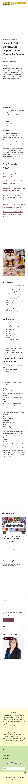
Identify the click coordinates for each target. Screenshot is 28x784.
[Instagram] (16, 763)
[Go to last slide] (4, 532)
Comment (7, 570)
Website (6, 608)
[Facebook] (8, 763)
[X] (12, 763)
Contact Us (6, 755)
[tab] (10, 549)
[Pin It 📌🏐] (14, 276)
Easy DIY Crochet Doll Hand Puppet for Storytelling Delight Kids (12, 197)
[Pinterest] (20, 763)
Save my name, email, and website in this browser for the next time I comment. (14, 614)
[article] (14, 778)
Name (6, 593)
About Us (5, 753)
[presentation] (14, 525)
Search (4, 626)
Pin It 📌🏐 (10, 251)
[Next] (23, 532)
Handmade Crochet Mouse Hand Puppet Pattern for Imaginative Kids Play (13, 214)
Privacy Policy (7, 758)
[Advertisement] (14, 23)
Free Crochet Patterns (10, 39)
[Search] (23, 629)
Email (6, 600)
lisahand (6, 61)
